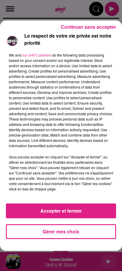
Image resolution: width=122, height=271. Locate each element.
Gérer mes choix (61, 231)
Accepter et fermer (61, 210)
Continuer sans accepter (88, 26)
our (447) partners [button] (36, 54)
